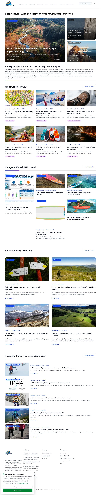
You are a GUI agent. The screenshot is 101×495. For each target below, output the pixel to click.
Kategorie (63, 450)
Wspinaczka (71, 19)
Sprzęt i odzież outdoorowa (51, 3)
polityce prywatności (23, 483)
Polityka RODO (39, 489)
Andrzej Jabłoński (40, 109)
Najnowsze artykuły (23, 3)
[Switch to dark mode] (94, 4)
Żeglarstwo (61, 3)
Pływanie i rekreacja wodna (74, 42)
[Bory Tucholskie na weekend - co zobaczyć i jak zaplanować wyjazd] (35, 40)
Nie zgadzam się (18, 487)
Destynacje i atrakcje (69, 3)
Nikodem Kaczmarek (10, 109)
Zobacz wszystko (89, 86)
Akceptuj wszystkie (17, 490)
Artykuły (26, 450)
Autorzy (44, 450)
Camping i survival (10, 120)
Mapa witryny (57, 489)
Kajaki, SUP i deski (40, 3)
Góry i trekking (32, 3)
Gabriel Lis (69, 144)
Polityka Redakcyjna (48, 489)
